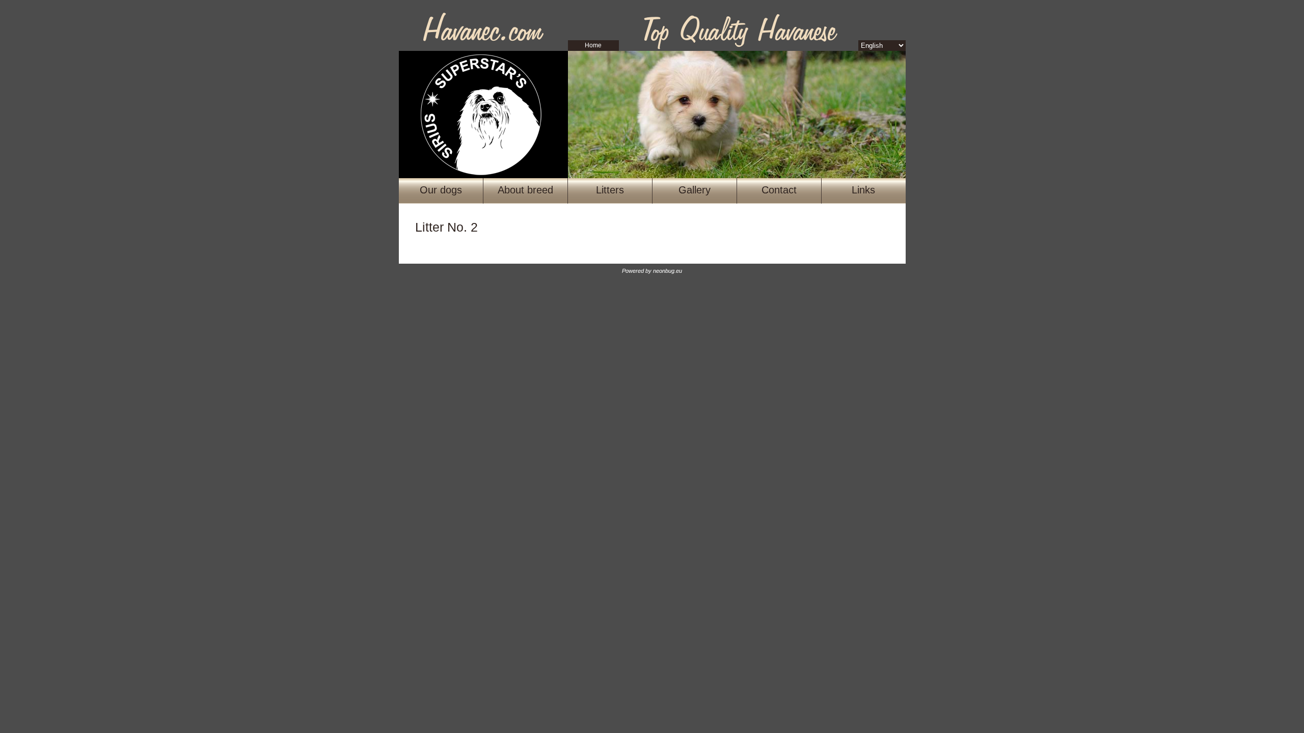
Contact (779, 189)
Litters (610, 189)
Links (863, 189)
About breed (525, 189)
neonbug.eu (667, 271)
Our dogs (441, 189)
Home (593, 45)
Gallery (694, 189)
